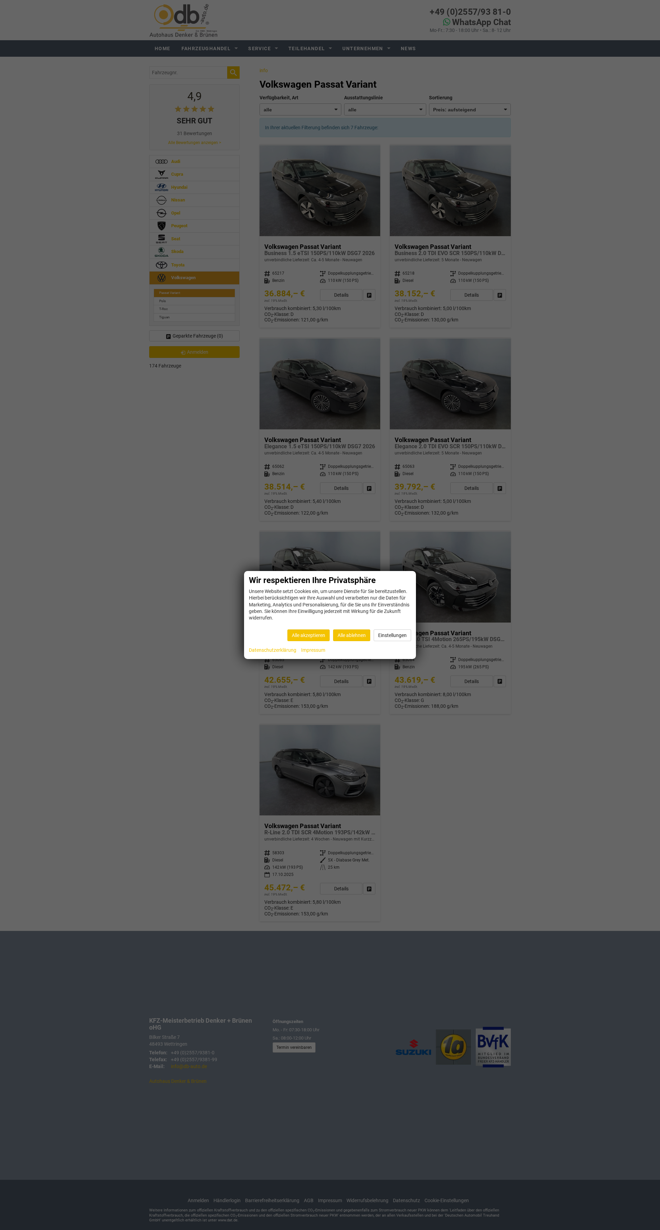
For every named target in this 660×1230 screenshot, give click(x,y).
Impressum (313, 650)
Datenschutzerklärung (272, 650)
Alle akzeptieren (308, 635)
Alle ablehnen (352, 635)
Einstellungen (392, 635)
